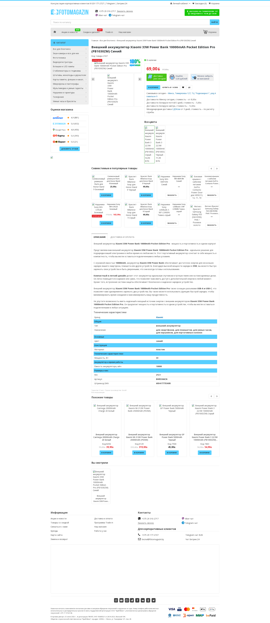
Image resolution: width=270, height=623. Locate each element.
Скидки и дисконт (91, 32)
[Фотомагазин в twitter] (154, 600)
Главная (94, 40)
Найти (214, 22)
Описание (100, 237)
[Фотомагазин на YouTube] (121, 600)
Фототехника (59, 57)
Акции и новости (69, 32)
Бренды (54, 531)
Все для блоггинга (61, 49)
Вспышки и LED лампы (63, 66)
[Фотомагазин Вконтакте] (143, 600)
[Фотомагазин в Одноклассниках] (148, 600)
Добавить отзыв (69, 149)
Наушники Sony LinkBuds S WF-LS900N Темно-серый (179, 208)
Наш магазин (125, 32)
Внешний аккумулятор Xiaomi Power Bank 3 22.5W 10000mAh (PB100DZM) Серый (205, 438)
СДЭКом (176, 109)
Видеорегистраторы (62, 62)
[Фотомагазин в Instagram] (116, 600)
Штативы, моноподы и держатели (69, 75)
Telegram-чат (118, 15)
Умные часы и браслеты (64, 101)
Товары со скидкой (60, 522)
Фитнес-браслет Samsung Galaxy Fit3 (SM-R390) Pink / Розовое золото (212, 211)
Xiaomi (159, 317)
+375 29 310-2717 (107, 11)
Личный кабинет (180, 3)
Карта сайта (56, 535)
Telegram (110, 3)
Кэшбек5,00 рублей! (181, 77)
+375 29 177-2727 (150, 535)
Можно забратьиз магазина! (205, 77)
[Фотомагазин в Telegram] (132, 600)
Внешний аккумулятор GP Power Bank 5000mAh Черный (171, 437)
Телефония (58, 97)
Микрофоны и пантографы (66, 83)
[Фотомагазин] (70, 14)
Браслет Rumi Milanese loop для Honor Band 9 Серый (146, 208)
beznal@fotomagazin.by (153, 539)
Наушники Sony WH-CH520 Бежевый (113, 206)
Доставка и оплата (122, 237)
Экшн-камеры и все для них (66, 53)
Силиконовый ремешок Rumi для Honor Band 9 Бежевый (113, 180)
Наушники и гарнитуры (64, 92)
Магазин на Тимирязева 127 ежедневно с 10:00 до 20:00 (203, 12)
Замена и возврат (59, 539)
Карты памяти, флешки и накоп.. (68, 79)
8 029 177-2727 (97, 3)
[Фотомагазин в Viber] (127, 600)
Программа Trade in (103, 522)
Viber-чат (102, 15)
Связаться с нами (59, 526)
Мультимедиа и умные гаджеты (68, 88)
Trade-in (109, 32)
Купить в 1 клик (170, 87)
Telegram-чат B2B (194, 535)
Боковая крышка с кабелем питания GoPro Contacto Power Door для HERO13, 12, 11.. (212, 182)
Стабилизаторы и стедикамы (67, 70)
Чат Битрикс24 (192, 539)
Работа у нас (100, 531)
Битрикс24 (122, 3)
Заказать (172, 195)
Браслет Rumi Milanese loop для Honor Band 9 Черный (146, 180)
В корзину (153, 87)
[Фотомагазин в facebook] (137, 600)
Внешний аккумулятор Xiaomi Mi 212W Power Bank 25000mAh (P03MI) (139, 437)
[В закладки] (183, 87)
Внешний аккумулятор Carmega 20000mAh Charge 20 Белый (106, 437)
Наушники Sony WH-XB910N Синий (179, 178)
